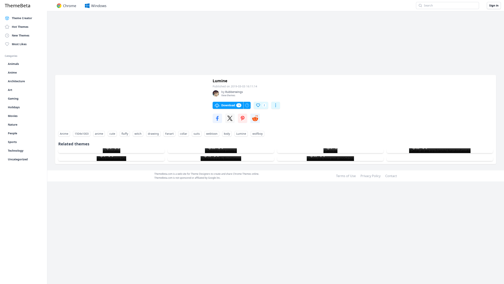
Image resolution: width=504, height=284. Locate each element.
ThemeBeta (17, 5)
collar (183, 133)
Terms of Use (346, 176)
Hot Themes (20, 27)
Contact (391, 176)
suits (197, 133)
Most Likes (19, 44)
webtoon (212, 133)
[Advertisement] (173, 45)
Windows (99, 5)
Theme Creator (22, 18)
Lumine (241, 133)
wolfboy (257, 133)
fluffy (124, 133)
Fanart (169, 133)
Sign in (493, 5)
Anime (64, 133)
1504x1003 (82, 133)
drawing (153, 133)
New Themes (20, 35)
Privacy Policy (370, 176)
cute (112, 133)
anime (99, 133)
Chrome (69, 5)
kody (227, 133)
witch (138, 133)
